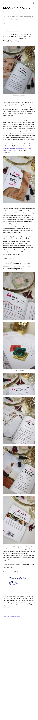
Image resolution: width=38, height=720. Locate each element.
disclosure (6, 607)
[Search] (34, 3)
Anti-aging (10, 616)
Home (6, 23)
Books (15, 616)
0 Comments (14, 31)
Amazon (11, 572)
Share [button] (4, 614)
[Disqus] (19, 645)
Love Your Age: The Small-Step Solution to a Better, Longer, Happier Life (17, 148)
